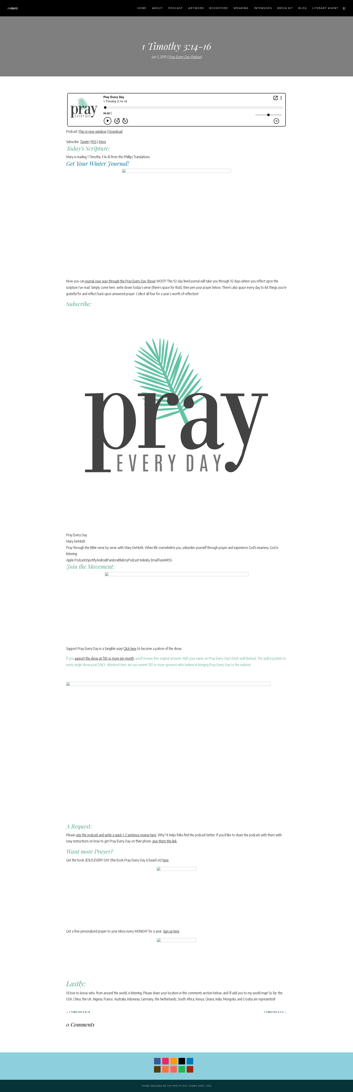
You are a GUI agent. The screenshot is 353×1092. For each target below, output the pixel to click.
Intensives (263, 8)
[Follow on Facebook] (157, 1061)
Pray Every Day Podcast (185, 56)
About (157, 8)
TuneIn (84, 141)
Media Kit (285, 8)
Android (101, 560)
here (166, 860)
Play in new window (92, 131)
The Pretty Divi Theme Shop (185, 1086)
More (102, 141)
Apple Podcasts (76, 560)
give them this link (164, 841)
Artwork (196, 8)
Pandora (112, 560)
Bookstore (218, 8)
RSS (93, 141)
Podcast (175, 8)
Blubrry (123, 560)
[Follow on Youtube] (190, 1069)
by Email (152, 560)
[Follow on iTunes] (165, 1069)
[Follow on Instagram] (165, 1061)
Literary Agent (325, 8)
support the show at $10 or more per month (104, 658)
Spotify (91, 560)
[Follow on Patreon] (173, 1069)
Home (141, 8)
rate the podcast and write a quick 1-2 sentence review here (116, 834)
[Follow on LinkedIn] (190, 1061)
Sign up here (171, 931)
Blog (302, 8)
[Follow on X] (182, 1061)
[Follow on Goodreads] (157, 1069)
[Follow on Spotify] (182, 1069)
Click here (130, 648)
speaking (241, 8)
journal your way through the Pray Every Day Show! (119, 281)
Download (115, 131)
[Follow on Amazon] (173, 1061)
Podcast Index (137, 560)
